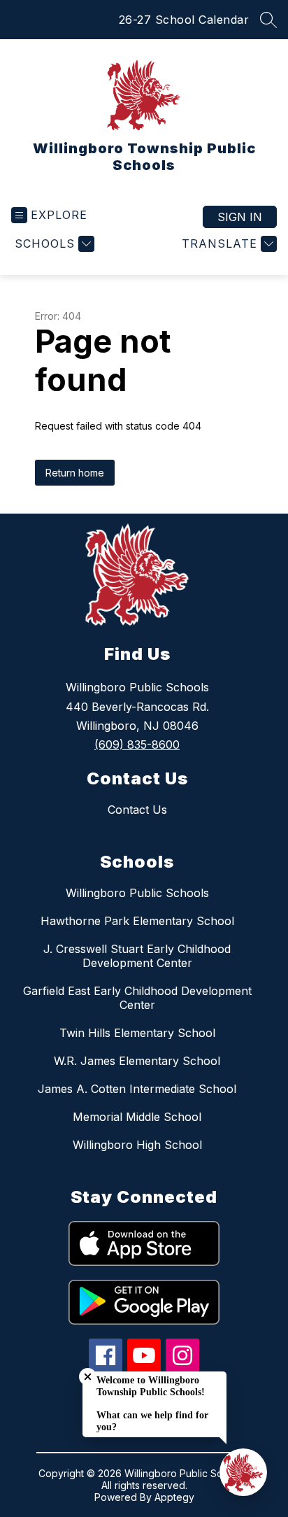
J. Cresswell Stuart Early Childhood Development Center (137, 956)
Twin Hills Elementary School (137, 1033)
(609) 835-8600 (137, 745)
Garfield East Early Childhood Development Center (137, 998)
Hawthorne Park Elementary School (137, 921)
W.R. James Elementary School (137, 1061)
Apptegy (174, 1497)
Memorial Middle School (137, 1117)
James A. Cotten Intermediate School (137, 1089)
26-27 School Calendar (184, 20)
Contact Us (137, 810)
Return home (74, 473)
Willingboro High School (137, 1145)
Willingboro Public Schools (137, 893)
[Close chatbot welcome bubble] (87, 1376)
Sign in (239, 217)
